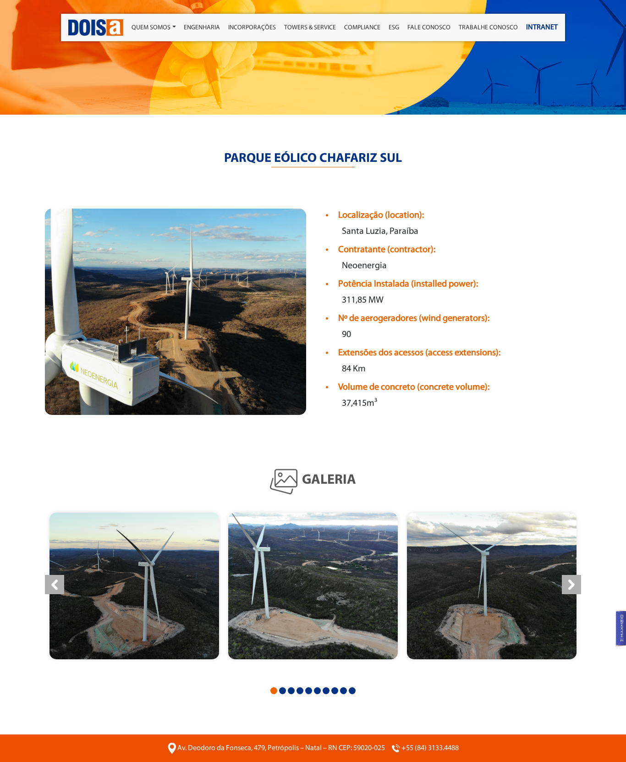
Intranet (542, 27)
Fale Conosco (428, 27)
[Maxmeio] (620, 628)
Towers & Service (310, 27)
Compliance (362, 27)
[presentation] (54, 584)
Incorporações (252, 27)
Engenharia (202, 27)
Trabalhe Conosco (488, 27)
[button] (273, 690)
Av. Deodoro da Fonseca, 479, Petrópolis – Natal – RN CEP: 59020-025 (281, 748)
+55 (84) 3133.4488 (430, 748)
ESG (394, 27)
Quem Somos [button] (151, 27)
